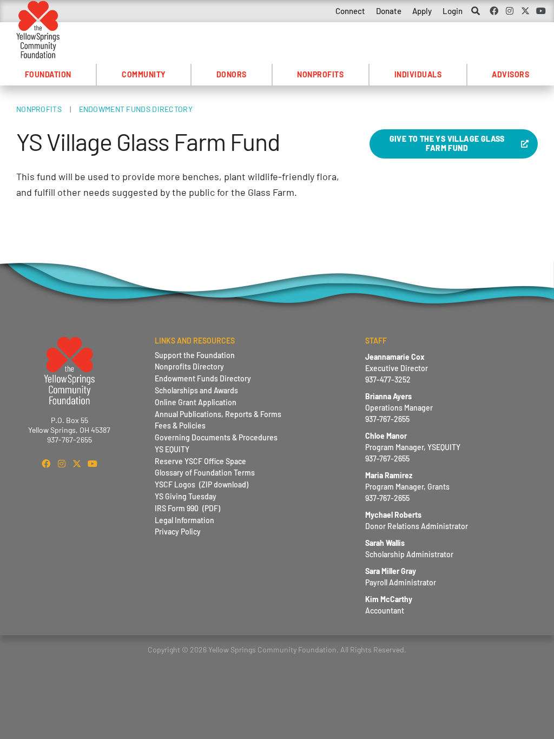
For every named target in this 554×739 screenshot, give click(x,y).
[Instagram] (510, 10)
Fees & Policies (180, 425)
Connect (350, 11)
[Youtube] (541, 10)
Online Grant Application (195, 402)
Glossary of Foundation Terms (205, 472)
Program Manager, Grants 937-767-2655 (407, 487)
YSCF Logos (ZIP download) (201, 484)
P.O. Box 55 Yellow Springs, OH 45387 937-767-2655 (69, 429)
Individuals (418, 74)
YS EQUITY (172, 449)
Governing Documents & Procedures (216, 437)
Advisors (510, 74)
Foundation (48, 74)
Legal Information (184, 520)
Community (144, 74)
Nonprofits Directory (189, 366)
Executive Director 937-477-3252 (396, 368)
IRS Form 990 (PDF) (187, 508)
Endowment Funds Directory (136, 109)
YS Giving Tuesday (185, 496)
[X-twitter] (525, 10)
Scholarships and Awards (196, 390)
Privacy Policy (178, 531)
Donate (388, 11)
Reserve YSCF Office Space (200, 461)
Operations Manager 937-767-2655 (399, 408)
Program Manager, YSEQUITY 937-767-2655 (412, 447)
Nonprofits (320, 74)
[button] (476, 11)
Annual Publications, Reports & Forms (218, 414)
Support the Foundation (195, 355)
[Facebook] (494, 10)
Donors (231, 74)
